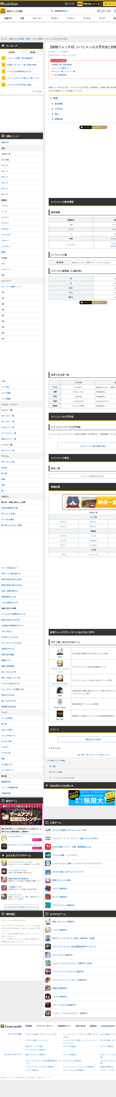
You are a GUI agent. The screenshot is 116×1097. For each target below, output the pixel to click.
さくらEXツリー (8, 770)
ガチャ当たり (6, 631)
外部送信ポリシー (64, 1026)
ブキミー (63, 545)
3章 (2, 304)
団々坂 (4, 723)
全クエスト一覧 (7, 415)
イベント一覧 (70, 71)
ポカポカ (93, 540)
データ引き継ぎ (7, 519)
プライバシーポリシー (44, 1026)
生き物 (4, 467)
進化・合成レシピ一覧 (10, 677)
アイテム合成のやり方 (10, 683)
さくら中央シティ (8, 735)
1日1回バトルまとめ (9, 637)
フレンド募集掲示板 (9, 787)
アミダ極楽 (6, 398)
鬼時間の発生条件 (8, 706)
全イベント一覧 (7, 450)
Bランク (4, 176)
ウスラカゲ (6, 234)
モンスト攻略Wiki (106, 1046)
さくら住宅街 (6, 718)
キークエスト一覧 (8, 433)
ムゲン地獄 (6, 392)
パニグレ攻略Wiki (32, 1070)
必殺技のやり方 (7, 648)
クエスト (54, 18)
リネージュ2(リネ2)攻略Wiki (73, 1070)
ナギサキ (5, 747)
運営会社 (93, 1026)
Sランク (64, 522)
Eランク (4, 194)
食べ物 (4, 473)
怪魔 (3, 252)
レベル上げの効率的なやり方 (19, 71)
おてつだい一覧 (7, 421)
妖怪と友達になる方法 (10, 619)
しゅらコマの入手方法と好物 (19, 84)
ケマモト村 (6, 752)
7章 (2, 327)
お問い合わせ (81, 1026)
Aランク (93, 522)
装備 (3, 479)
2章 (2, 298)
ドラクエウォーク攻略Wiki (35, 1050)
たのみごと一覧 (7, 427)
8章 (2, 332)
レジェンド (93, 554)
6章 (2, 321)
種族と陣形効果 (7, 666)
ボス (63, 554)
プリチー (63, 540)
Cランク (63, 526)
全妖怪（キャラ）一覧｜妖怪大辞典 (21, 64)
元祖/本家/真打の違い (10, 507)
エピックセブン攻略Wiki (72, 1061)
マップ (102, 18)
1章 (2, 292)
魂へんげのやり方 (8, 700)
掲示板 (32, 52)
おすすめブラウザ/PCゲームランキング (23, 907)
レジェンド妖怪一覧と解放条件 (20, 58)
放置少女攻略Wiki (106, 1067)
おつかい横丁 (6, 741)
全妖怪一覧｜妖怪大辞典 (62, 64)
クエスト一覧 (58, 71)
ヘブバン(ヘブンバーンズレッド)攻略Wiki (78, 1067)
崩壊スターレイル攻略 (33, 1046)
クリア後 (5, 387)
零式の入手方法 (7, 695)
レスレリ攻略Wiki (69, 1054)
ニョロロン (93, 545)
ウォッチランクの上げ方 (11, 642)
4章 (2, 309)
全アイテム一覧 (7, 461)
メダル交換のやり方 (9, 602)
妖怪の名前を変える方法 (11, 579)
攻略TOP (8, 18)
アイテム (87, 18)
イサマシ (63, 536)
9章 (2, 338)
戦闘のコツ (6, 660)
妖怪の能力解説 (7, 654)
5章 (2, 315)
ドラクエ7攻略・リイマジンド (37, 1040)
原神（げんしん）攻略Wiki (35, 1054)
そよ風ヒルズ (6, 764)
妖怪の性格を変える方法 (11, 585)
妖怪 (22, 18)
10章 (3, 381)
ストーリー (37, 18)
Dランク (93, 526)
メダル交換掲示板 (59, 74)
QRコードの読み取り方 (11, 573)
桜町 (3, 758)
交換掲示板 (6, 793)
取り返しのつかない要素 (11, 525)
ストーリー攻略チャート (62, 68)
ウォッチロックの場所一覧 (12, 689)
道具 (3, 485)
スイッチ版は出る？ (9, 567)
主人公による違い (8, 513)
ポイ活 (71, 3)
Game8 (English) (108, 1026)
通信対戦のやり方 (8, 596)
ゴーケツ (5, 217)
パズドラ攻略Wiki (69, 1046)
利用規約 (28, 1026)
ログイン (111, 3)
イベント (71, 18)
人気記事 (11, 52)
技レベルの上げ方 (8, 671)
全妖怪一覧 (6, 153)
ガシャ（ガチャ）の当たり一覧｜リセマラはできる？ (25, 78)
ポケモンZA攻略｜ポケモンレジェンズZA (41, 1034)
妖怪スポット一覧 (8, 438)
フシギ (93, 536)
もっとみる (37, 91)
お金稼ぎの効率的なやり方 (12, 625)
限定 (3, 275)
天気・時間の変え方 (9, 590)
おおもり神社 (6, 729)
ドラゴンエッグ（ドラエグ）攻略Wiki (39, 1067)
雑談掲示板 (6, 781)
